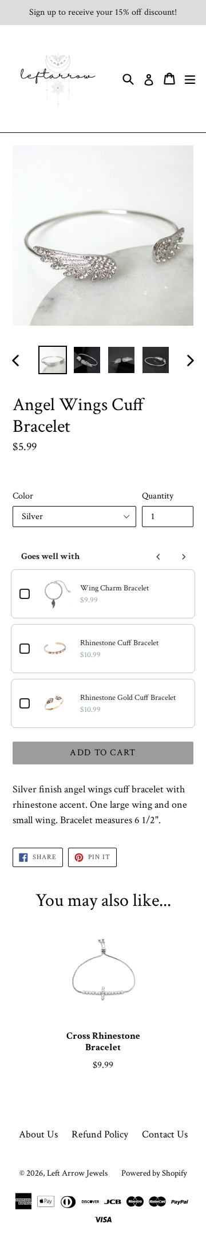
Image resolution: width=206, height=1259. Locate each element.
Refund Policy (100, 1134)
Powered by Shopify (154, 1173)
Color (23, 496)
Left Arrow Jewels (77, 1173)
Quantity (157, 496)
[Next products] (183, 557)
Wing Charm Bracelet (114, 588)
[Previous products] (158, 557)
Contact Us (165, 1134)
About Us (38, 1134)
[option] (52, 360)
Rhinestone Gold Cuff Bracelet (128, 698)
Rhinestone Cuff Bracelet (119, 643)
